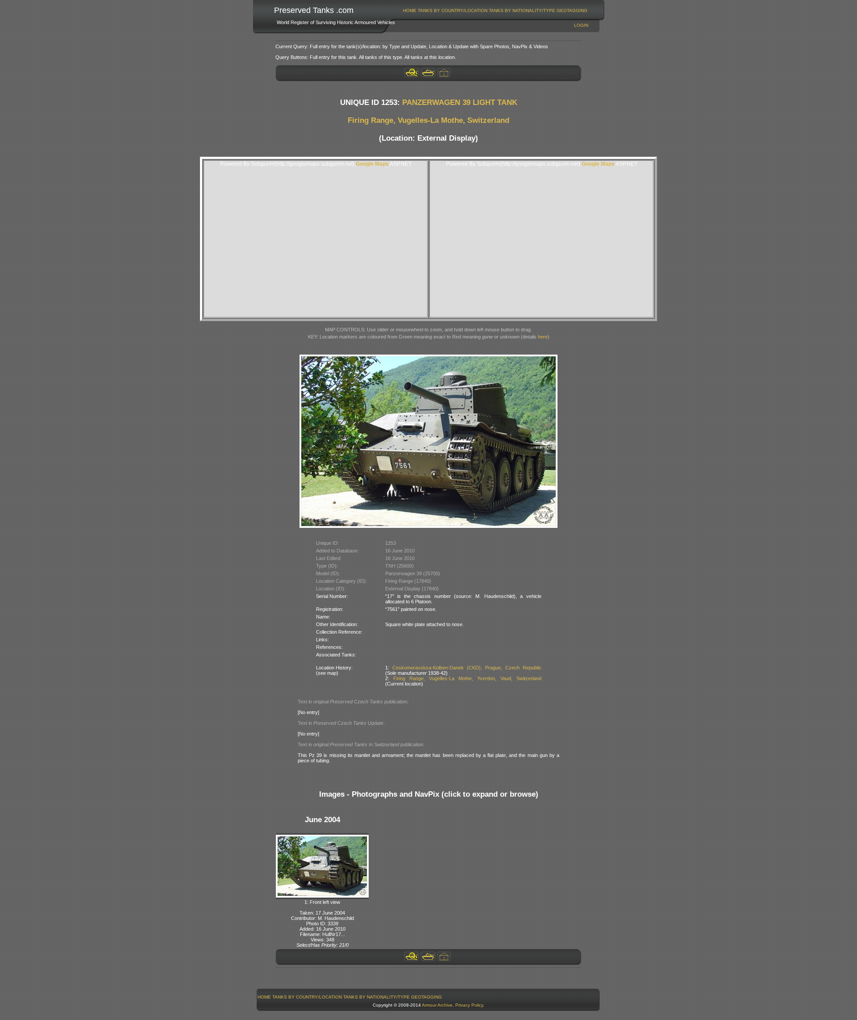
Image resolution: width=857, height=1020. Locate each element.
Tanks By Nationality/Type (522, 10)
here (543, 336)
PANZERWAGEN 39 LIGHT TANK (459, 102)
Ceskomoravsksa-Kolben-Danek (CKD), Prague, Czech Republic (466, 667)
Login (581, 25)
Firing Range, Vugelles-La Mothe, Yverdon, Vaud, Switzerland (467, 678)
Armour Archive (437, 1005)
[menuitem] (410, 10)
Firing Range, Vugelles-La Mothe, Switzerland (428, 120)
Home (409, 10)
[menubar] (495, 10)
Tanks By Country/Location (452, 10)
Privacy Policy (469, 1005)
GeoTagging (572, 10)
